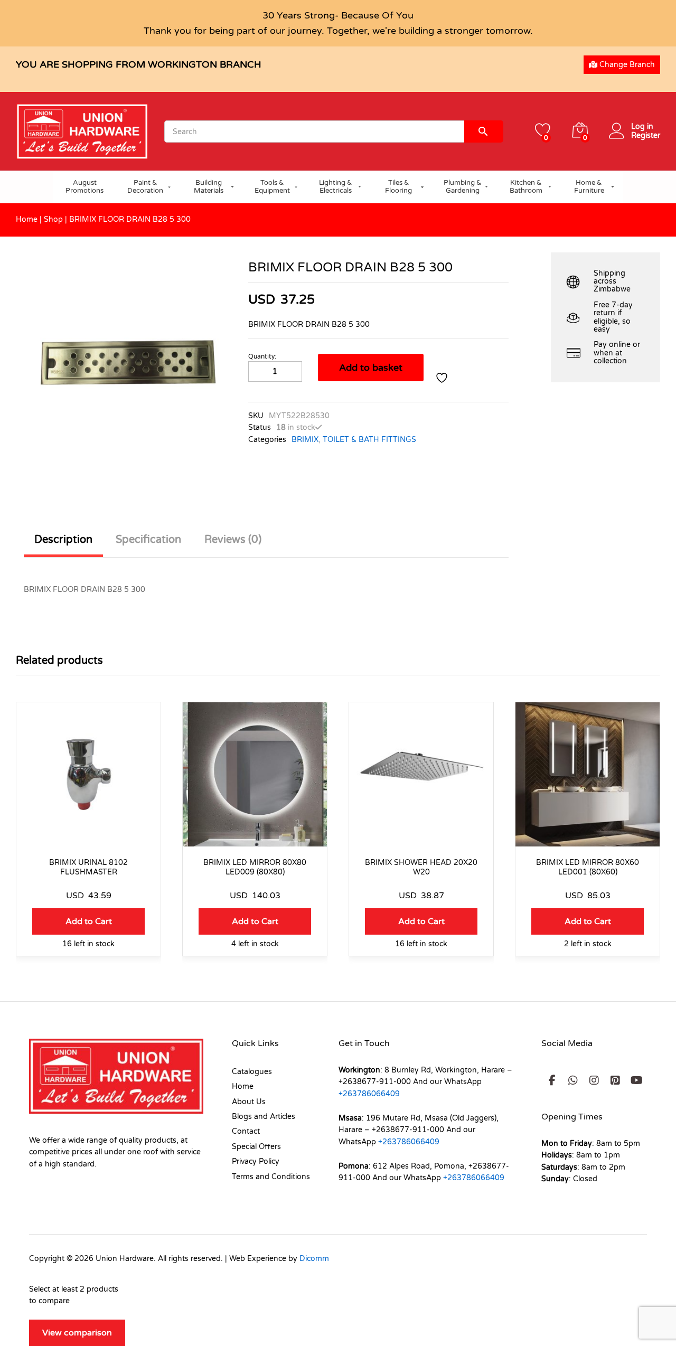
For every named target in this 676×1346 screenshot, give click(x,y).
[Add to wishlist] (443, 378)
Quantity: (262, 356)
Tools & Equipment (272, 186)
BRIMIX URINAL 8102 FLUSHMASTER (88, 867)
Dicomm (314, 1258)
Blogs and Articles (263, 1116)
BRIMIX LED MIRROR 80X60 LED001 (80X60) (587, 867)
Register (645, 135)
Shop (53, 219)
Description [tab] (63, 539)
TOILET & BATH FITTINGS (369, 439)
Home (26, 219)
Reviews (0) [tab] (232, 539)
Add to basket (370, 367)
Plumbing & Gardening (463, 186)
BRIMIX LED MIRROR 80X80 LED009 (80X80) (254, 867)
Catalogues (252, 1071)
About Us (249, 1101)
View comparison (77, 1333)
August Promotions (84, 186)
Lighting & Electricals (335, 186)
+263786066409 (369, 1093)
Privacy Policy (255, 1161)
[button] (88, 921)
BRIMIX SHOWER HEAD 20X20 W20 (421, 867)
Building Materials (208, 186)
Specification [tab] (148, 539)
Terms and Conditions (271, 1176)
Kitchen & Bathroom (526, 186)
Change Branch (626, 64)
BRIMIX (305, 439)
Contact (246, 1131)
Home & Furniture (589, 186)
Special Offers (256, 1146)
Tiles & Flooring (398, 186)
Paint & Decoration (145, 186)
